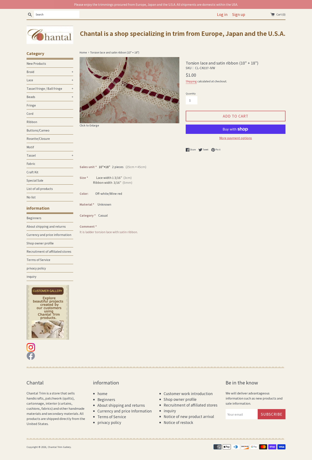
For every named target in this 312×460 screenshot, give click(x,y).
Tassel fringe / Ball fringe (50, 88)
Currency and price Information (124, 411)
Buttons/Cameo (38, 130)
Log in (222, 14)
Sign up (238, 14)
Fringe (31, 105)
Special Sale (35, 180)
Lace (50, 80)
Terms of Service (38, 260)
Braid (50, 72)
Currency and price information (49, 235)
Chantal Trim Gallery (59, 447)
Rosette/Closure (38, 138)
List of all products (40, 189)
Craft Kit (32, 172)
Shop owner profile (40, 243)
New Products (36, 63)
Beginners (34, 218)
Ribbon (32, 122)
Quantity (191, 93)
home (102, 393)
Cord (30, 113)
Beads (50, 97)
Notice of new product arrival (189, 416)
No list (31, 197)
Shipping (191, 81)
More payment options (235, 138)
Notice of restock (178, 422)
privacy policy (36, 268)
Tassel (50, 155)
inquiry (31, 276)
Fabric (31, 163)
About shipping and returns (46, 226)
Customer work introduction (188, 393)
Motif (30, 147)
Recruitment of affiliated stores (49, 251)
